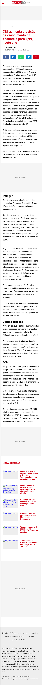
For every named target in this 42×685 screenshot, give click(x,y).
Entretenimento (18, 636)
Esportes (15, 633)
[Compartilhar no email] (36, 57)
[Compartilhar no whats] (21, 57)
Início (4, 27)
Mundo (25, 633)
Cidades (31, 636)
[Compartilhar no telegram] (29, 57)
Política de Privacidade (6, 678)
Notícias (11, 27)
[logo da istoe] (21, 2)
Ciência (15, 640)
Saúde (23, 640)
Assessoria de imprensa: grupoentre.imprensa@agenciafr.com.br (26, 678)
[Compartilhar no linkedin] (13, 57)
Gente (6, 636)
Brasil (34, 633)
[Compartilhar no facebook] (6, 57)
